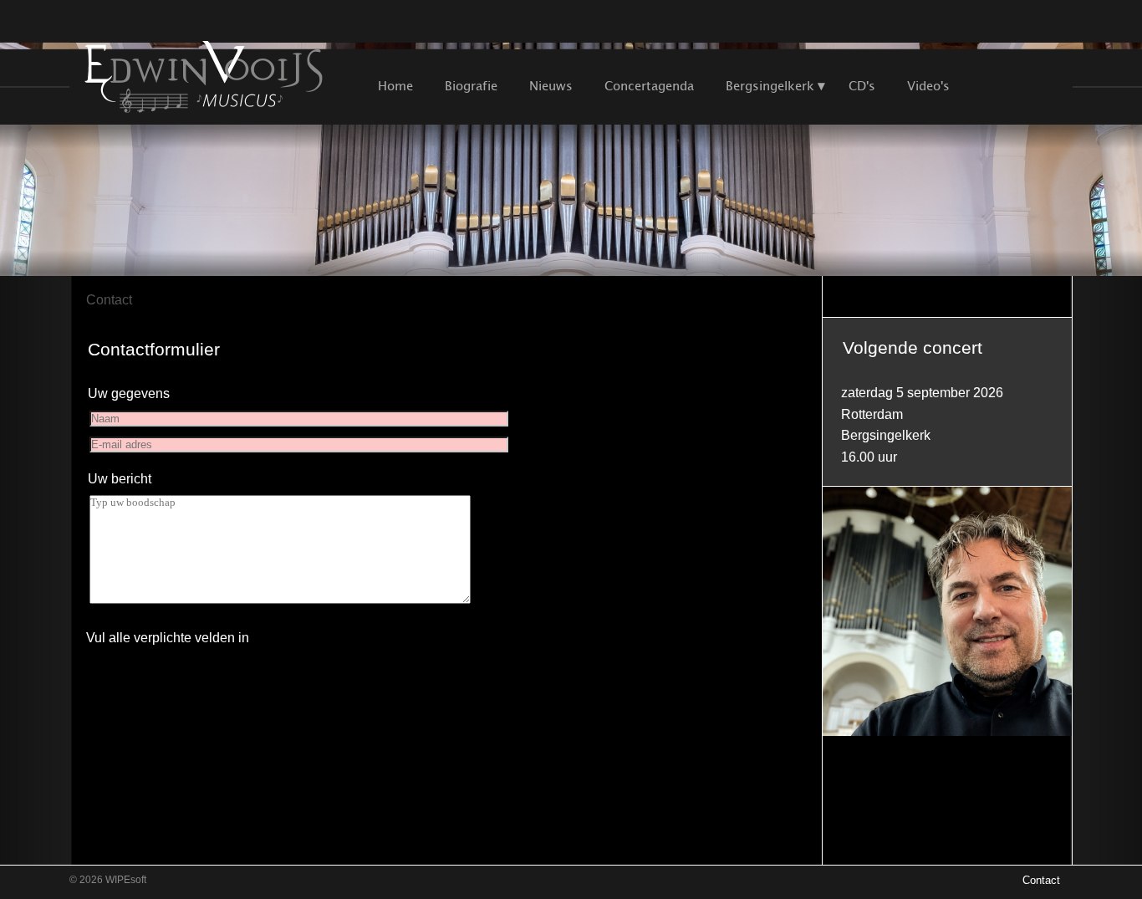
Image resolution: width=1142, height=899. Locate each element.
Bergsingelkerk (770, 86)
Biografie (471, 86)
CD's (862, 86)
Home (395, 86)
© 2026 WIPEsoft (107, 880)
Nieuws (551, 86)
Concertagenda (649, 86)
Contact (109, 300)
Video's (928, 86)
